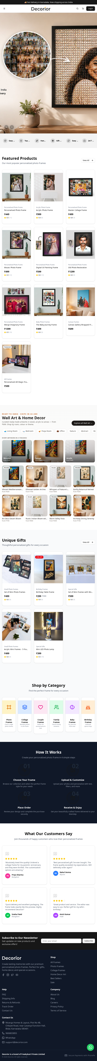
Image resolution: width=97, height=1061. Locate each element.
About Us (55, 994)
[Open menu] (4, 8)
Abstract (84, 431)
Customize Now (16, 198)
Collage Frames (58, 970)
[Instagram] (8, 975)
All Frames (55, 962)
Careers (54, 1002)
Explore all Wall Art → (83, 423)
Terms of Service (58, 1010)
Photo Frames (57, 966)
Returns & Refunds (11, 1002)
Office (61, 431)
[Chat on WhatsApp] (90, 1047)
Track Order (8, 1006)
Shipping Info (8, 998)
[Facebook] (3, 975)
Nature (73, 431)
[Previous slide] (6, 127)
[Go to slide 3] (23, 127)
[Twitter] (12, 975)
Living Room (10, 431)
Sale (52, 982)
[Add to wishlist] (27, 176)
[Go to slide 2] (19, 127)
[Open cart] (83, 8)
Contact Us (7, 1010)
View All (86, 160)
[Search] (77, 8)
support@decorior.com (17, 1042)
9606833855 (11, 1033)
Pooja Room (45, 431)
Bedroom (28, 431)
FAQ (4, 994)
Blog (53, 998)
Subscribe (88, 941)
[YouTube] (17, 975)
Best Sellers (56, 978)
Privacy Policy (57, 1006)
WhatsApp (10, 1037)
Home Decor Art (58, 974)
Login (90, 8)
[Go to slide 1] (17, 127)
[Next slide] (12, 127)
